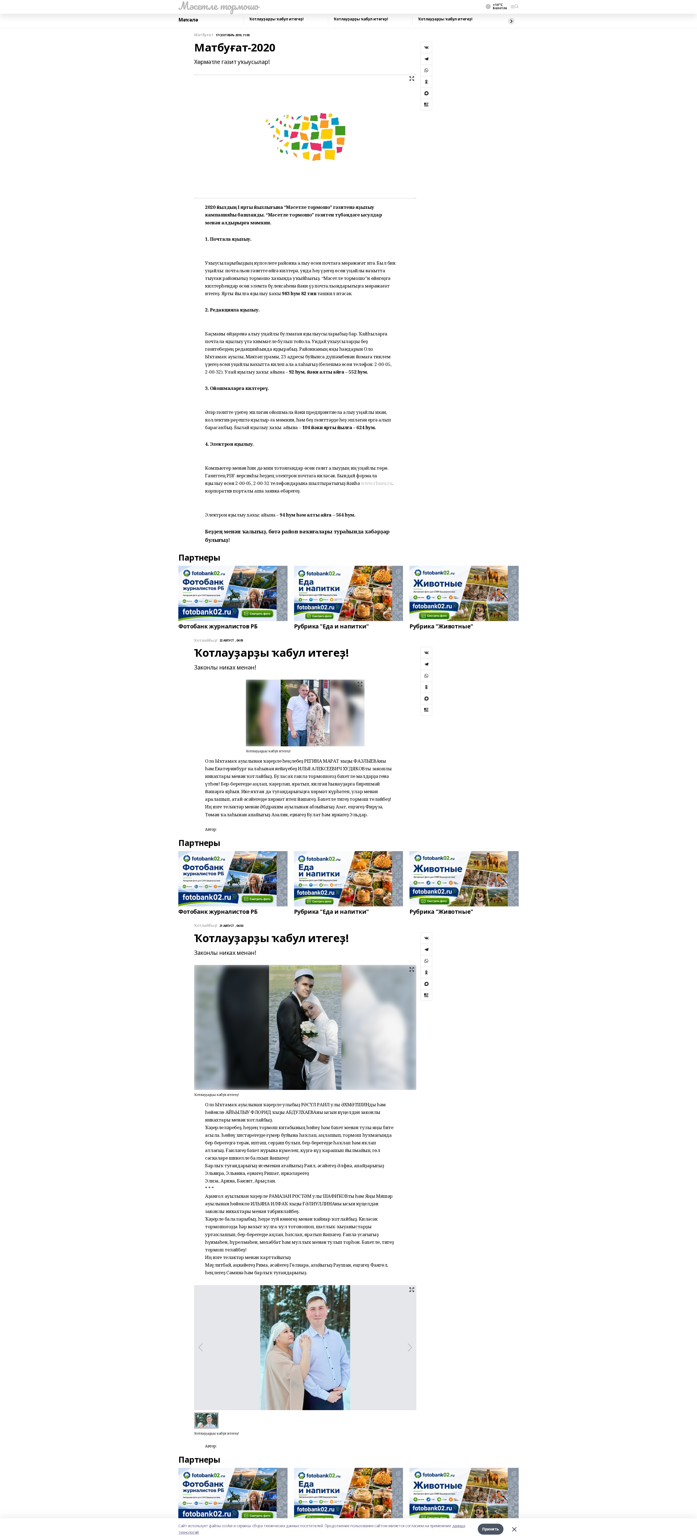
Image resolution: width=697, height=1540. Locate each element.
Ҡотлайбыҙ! (205, 640)
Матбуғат (203, 35)
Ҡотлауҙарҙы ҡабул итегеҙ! (276, 19)
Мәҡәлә (188, 20)
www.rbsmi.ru (376, 483)
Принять (490, 1529)
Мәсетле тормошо (218, 5)
